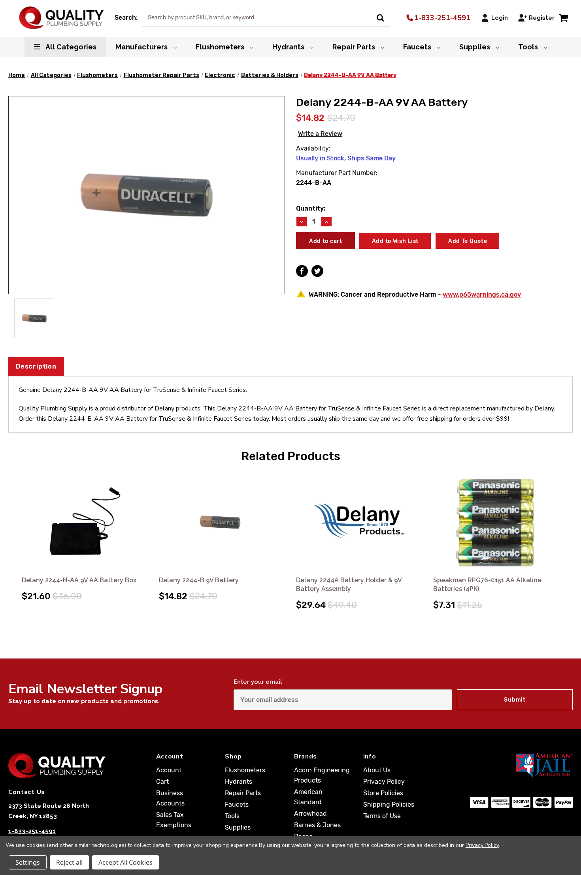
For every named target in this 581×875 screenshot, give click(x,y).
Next (565, 532)
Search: (126, 17)
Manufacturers (142, 47)
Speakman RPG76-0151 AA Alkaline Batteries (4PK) (487, 584)
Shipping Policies (388, 804)
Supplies (475, 47)
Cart (162, 781)
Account (168, 770)
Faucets (418, 47)
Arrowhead (310, 813)
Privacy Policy (384, 781)
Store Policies (383, 793)
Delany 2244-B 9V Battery (199, 580)
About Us (376, 770)
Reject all (69, 862)
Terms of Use (382, 816)
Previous (15, 532)
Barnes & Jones (317, 825)
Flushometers (221, 47)
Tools (529, 47)
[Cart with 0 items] (563, 17)
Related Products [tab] (290, 456)
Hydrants (289, 47)
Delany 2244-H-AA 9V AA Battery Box (79, 580)
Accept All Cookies (125, 862)
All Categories (70, 47)
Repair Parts (354, 47)
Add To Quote (467, 241)
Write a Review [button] (320, 133)
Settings (27, 862)
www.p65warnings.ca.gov (482, 294)
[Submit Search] (383, 17)
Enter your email (258, 681)
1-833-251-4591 (441, 18)
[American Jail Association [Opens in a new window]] (521, 765)
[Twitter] (317, 271)
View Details (85, 521)
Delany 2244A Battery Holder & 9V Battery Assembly (349, 584)
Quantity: (310, 208)
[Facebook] (302, 271)
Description (36, 366)
